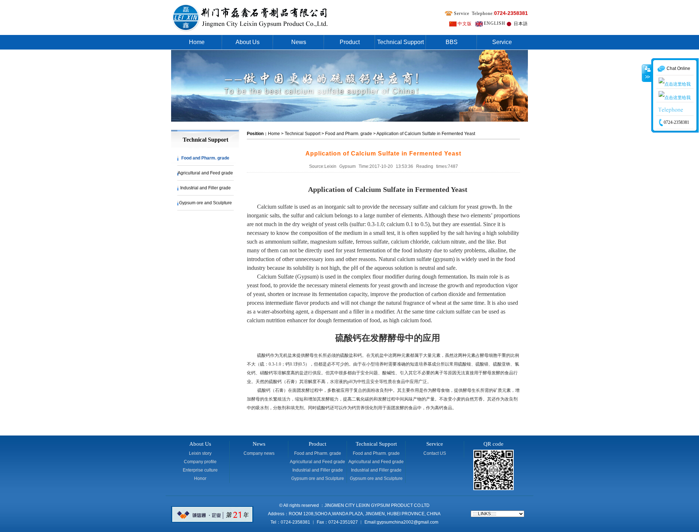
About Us (248, 42)
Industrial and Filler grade (205, 187)
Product (350, 42)
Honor (200, 478)
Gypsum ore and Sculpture (205, 202)
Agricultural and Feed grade (205, 173)
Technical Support (400, 42)
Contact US (434, 453)
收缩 (647, 85)
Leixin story (200, 453)
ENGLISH (494, 23)
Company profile (200, 461)
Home (197, 42)
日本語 (521, 23)
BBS (452, 42)
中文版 (465, 23)
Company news (259, 453)
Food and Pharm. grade (205, 158)
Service (502, 42)
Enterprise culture (200, 470)
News (298, 42)
